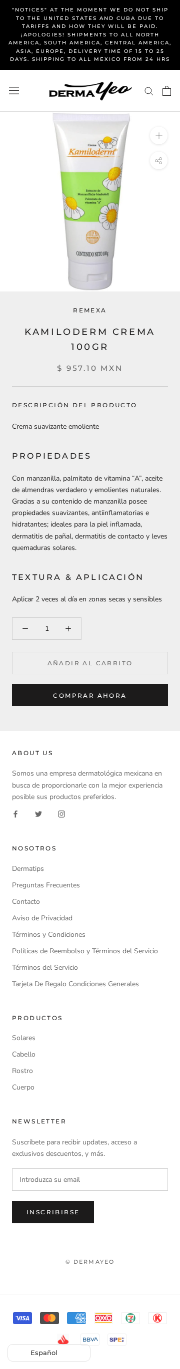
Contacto (26, 901)
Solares (24, 1038)
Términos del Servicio (45, 967)
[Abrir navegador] (14, 90)
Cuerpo (23, 1087)
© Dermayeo (90, 1261)
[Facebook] (15, 814)
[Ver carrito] (166, 91)
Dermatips (28, 868)
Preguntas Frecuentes (46, 885)
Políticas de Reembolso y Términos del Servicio (85, 951)
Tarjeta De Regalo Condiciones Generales (75, 984)
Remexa (89, 310)
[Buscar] (149, 90)
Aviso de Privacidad (42, 918)
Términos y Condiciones (49, 934)
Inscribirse (53, 1212)
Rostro (22, 1071)
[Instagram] (61, 814)
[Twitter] (38, 814)
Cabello (24, 1054)
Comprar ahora (89, 695)
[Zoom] (159, 135)
